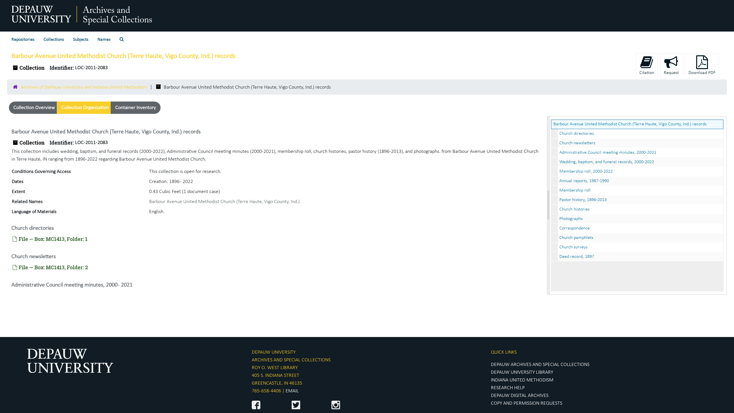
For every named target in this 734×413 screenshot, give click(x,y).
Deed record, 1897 (576, 256)
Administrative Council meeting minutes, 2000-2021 (607, 152)
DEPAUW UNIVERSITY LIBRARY (522, 372)
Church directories (576, 133)
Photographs (571, 219)
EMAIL (292, 391)
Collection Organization (85, 107)
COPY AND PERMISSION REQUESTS (526, 403)
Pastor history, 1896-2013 (583, 200)
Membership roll (575, 190)
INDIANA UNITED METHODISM (522, 380)
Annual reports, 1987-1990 (584, 181)
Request (671, 73)
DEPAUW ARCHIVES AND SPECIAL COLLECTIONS (540, 364)
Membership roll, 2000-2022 (586, 171)
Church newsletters (577, 143)
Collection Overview (34, 107)
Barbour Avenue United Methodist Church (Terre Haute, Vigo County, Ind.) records (629, 124)
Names (103, 39)
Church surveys (573, 247)
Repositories (22, 39)
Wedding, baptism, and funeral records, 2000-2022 (606, 162)
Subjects (80, 39)
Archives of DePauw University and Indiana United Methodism (84, 87)
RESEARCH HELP (508, 388)
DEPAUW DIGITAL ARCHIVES (519, 395)
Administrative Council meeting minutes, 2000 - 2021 (71, 285)
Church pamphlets (576, 237)
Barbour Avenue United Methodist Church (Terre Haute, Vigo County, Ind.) (224, 201)
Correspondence (574, 228)
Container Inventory (135, 107)
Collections (54, 39)
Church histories (574, 209)
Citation (646, 73)
